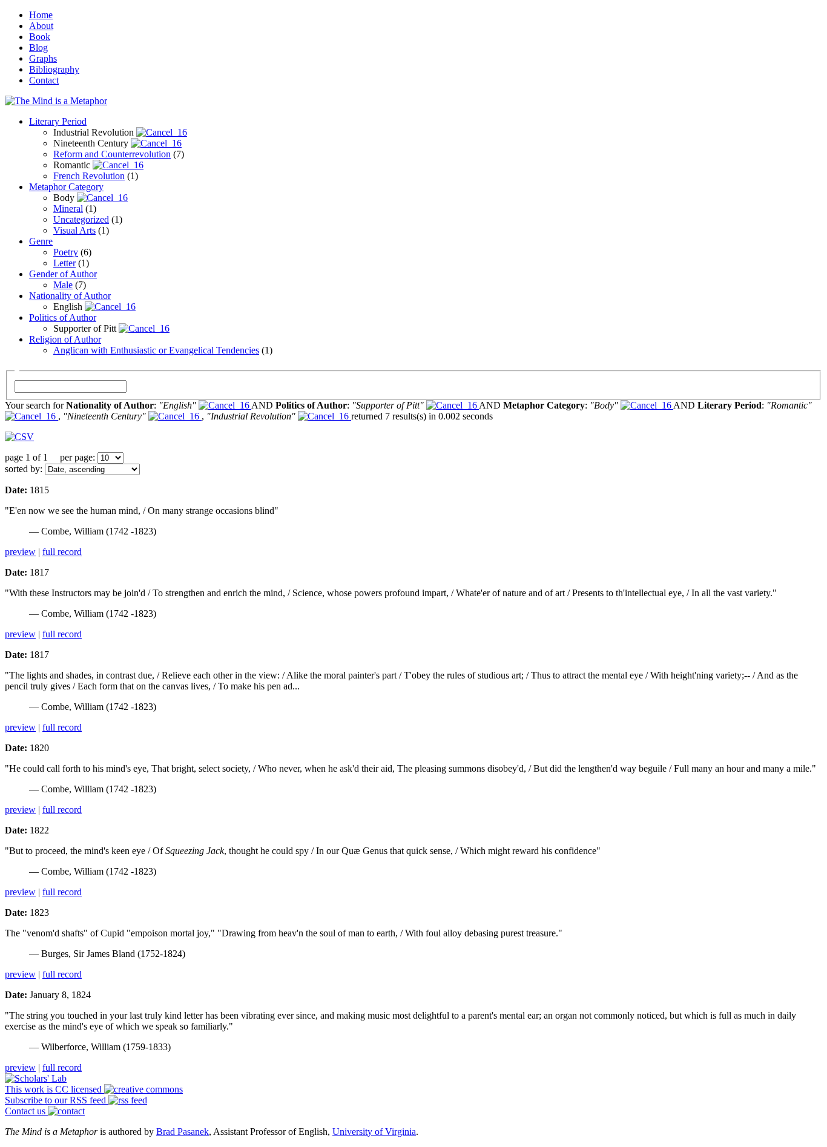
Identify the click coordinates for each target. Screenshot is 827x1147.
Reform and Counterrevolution (112, 154)
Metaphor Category (66, 187)
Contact (44, 80)
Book (39, 36)
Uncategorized (81, 219)
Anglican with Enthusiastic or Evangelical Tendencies (156, 350)
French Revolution (89, 176)
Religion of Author (65, 339)
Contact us (26, 1111)
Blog (38, 47)
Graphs (43, 58)
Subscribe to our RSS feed (56, 1100)
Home (41, 15)
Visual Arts (74, 230)
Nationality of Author (70, 296)
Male (63, 285)
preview (20, 552)
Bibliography (54, 69)
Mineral (68, 208)
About (41, 26)
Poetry (65, 252)
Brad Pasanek (182, 1131)
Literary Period (58, 121)
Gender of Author (63, 274)
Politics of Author (62, 317)
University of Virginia (374, 1131)
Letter (64, 263)
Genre (41, 241)
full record (62, 552)
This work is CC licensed (54, 1089)
